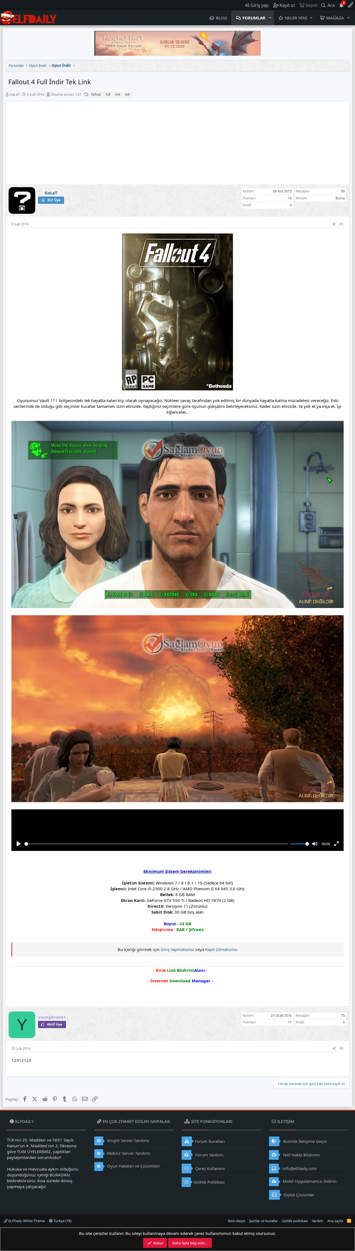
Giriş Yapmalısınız (177, 949)
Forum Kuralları (210, 1141)
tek (127, 94)
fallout (96, 94)
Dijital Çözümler (298, 1194)
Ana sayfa (335, 1220)
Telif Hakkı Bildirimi (301, 1155)
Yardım (317, 1220)
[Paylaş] (334, 224)
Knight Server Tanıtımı (127, 1140)
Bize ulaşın (236, 1220)
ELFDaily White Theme (26, 1220)
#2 (341, 1048)
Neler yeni (296, 18)
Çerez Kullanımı (209, 1168)
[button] (270, 18)
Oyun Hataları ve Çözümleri (133, 1166)
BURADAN (60, 1175)
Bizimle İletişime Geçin (304, 1141)
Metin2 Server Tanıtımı (128, 1153)
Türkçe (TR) (62, 1220)
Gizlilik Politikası (209, 1182)
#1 (341, 224)
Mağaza (335, 18)
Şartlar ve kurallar (263, 1220)
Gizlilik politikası (295, 1220)
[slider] (156, 843)
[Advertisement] (177, 143)
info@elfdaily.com (299, 1168)
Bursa (340, 198)
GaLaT (14, 94)
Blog (221, 18)
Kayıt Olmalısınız (221, 949)
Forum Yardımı (209, 1155)
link (117, 94)
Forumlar (253, 18)
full (108, 94)
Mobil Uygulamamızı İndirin (309, 1181)
